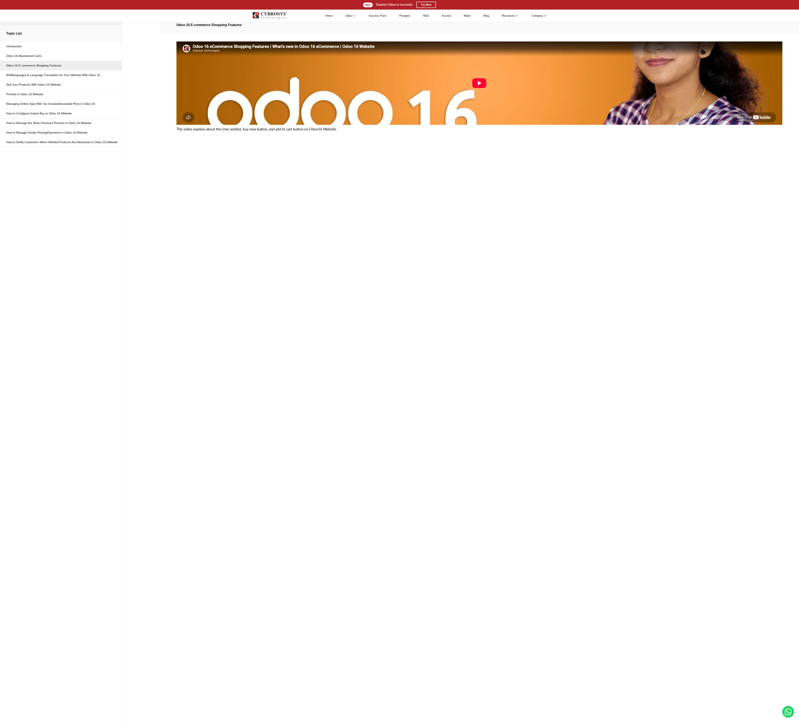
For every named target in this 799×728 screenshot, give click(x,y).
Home (329, 15)
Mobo (467, 15)
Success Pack (377, 15)
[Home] (269, 15)
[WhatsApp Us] (788, 712)
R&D (426, 15)
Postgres (404, 15)
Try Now (426, 4)
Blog (486, 15)
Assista (446, 15)
